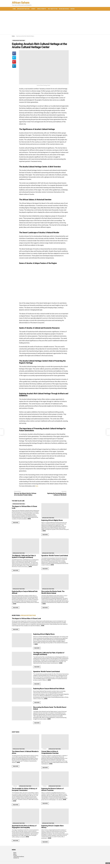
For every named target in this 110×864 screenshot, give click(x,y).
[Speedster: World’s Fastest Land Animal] (55, 546)
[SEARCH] (94, 9)
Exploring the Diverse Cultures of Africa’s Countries (52, 789)
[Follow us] (90, 9)
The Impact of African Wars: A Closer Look (24, 507)
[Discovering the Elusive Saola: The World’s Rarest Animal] (55, 582)
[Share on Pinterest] (14, 62)
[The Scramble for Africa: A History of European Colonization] (25, 779)
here (36, 486)
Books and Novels (64, 8)
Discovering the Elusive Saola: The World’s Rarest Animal (52, 592)
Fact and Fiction (52, 8)
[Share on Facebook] (14, 53)
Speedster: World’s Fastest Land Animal (54, 555)
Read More (15, 522)
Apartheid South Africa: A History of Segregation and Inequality (24, 826)
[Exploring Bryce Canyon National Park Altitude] (25, 582)
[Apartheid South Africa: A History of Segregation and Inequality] (25, 816)
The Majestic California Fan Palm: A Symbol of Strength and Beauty (24, 556)
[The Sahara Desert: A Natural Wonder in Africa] (25, 742)
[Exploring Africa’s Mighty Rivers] (55, 511)
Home (14, 8)
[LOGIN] (97, 9)
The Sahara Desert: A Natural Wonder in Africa (25, 752)
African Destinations (23, 8)
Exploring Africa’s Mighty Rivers (52, 520)
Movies (72, 8)
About (14, 854)
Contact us (16, 857)
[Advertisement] (55, 21)
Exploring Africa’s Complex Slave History (52, 826)
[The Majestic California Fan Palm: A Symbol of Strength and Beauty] (25, 546)
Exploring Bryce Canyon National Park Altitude (24, 592)
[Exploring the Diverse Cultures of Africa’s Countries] (55, 779)
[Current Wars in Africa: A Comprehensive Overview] (55, 742)
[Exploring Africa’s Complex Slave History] (55, 816)
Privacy (15, 855)
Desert (33, 8)
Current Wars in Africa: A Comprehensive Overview (49, 752)
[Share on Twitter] (14, 57)
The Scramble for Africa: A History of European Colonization (24, 789)
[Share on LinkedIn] (14, 66)
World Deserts (41, 8)
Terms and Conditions (18, 856)
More (29, 518)
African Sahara (20, 2)
